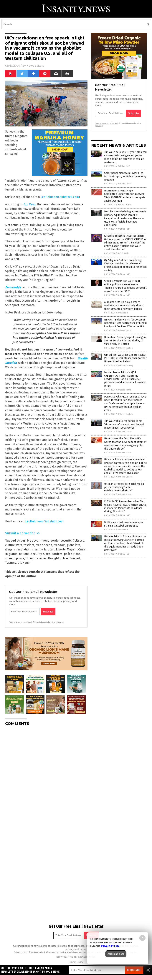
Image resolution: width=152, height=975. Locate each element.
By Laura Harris (124, 204)
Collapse (78, 540)
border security (60, 540)
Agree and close (116, 953)
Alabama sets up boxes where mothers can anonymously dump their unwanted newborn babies (123, 305)
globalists (73, 545)
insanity (37, 549)
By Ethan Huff (124, 166)
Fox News (29, 204)
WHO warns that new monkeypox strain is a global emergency (123, 524)
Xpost (26, 563)
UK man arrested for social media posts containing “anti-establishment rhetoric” (124, 487)
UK (19, 563)
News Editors (35, 65)
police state (72, 554)
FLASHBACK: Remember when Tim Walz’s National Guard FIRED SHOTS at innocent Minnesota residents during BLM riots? (125, 506)
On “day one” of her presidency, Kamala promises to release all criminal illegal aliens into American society (125, 265)
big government (38, 540)
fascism (29, 545)
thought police (58, 558)
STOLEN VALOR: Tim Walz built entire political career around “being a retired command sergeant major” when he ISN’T (125, 286)
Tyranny (10, 563)
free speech (44, 545)
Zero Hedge (13, 287)
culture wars (13, 545)
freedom (59, 545)
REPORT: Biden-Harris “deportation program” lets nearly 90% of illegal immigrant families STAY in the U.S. (125, 323)
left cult (49, 549)
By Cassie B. (123, 313)
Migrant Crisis (76, 549)
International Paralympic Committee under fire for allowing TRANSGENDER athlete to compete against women (125, 195)
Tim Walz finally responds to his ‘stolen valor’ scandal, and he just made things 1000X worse (124, 424)
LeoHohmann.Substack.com (60, 197)
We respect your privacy (57, 952)
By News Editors (125, 431)
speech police (14, 558)
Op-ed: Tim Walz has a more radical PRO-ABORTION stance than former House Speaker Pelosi (125, 358)
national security (30, 554)
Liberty (60, 549)
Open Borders (52, 554)
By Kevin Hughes (125, 348)
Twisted (74, 558)
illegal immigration (17, 549)
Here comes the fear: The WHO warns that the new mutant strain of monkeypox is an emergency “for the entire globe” (125, 443)
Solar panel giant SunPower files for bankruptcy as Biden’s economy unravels (125, 176)
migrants (11, 554)
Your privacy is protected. (20, 622)
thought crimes (36, 558)
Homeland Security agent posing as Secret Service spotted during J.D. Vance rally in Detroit (125, 340)
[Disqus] (46, 775)
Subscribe (134, 970)
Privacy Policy (76, 962)
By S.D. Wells (123, 253)
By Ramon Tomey (125, 365)
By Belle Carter (124, 184)
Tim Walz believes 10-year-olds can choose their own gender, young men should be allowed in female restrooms (125, 157)
